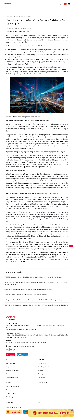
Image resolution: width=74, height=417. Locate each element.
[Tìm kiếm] (61, 4)
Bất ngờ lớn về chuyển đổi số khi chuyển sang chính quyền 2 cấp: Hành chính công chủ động (33, 300)
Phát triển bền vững (12, 377)
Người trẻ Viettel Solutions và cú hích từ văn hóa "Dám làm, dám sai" (26, 295)
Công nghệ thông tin (12, 386)
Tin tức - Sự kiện (26, 16)
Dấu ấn (8, 374)
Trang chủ (9, 16)
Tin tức (16, 16)
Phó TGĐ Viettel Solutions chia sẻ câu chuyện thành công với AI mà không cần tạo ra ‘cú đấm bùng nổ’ (37, 305)
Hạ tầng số (9, 390)
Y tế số (40, 370)
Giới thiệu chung (11, 363)
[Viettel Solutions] (7, 4)
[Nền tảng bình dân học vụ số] (51, 413)
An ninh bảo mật (11, 393)
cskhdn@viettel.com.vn (26, 346)
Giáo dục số (41, 374)
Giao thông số (42, 377)
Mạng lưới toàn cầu (12, 367)
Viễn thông (9, 397)
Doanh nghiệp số (43, 367)
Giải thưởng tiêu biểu (12, 370)
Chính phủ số (42, 363)
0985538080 (11, 346)
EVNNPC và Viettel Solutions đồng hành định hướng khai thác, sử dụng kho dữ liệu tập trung (33, 277)
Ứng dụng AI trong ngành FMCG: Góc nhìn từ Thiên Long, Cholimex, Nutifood (28, 289)
